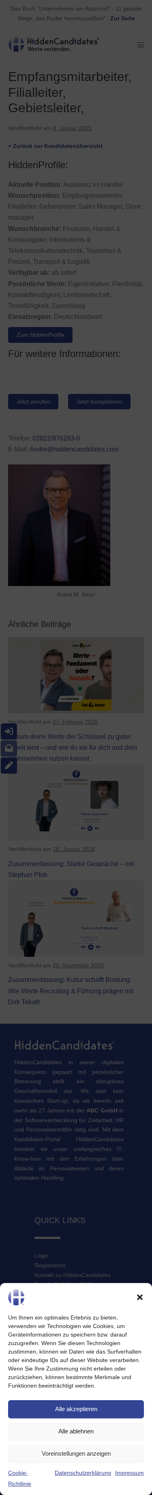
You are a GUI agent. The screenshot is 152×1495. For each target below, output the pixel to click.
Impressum (129, 1472)
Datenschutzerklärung (83, 1472)
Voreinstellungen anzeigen (76, 1453)
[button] (140, 1297)
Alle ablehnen (76, 1431)
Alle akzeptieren (76, 1408)
